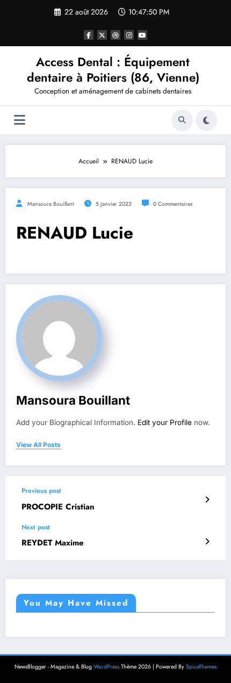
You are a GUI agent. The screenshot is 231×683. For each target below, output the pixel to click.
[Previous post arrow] (207, 499)
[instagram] (129, 35)
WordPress (106, 667)
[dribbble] (115, 35)
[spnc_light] (206, 120)
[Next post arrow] (207, 541)
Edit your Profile (165, 422)
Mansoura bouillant (50, 204)
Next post (35, 527)
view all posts (38, 445)
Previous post (41, 490)
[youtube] (142, 35)
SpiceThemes (201, 667)
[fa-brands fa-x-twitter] (102, 35)
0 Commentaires (172, 204)
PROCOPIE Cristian (58, 507)
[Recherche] (182, 120)
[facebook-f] (88, 35)
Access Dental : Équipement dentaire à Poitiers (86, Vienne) (113, 69)
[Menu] (20, 120)
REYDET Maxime (52, 543)
